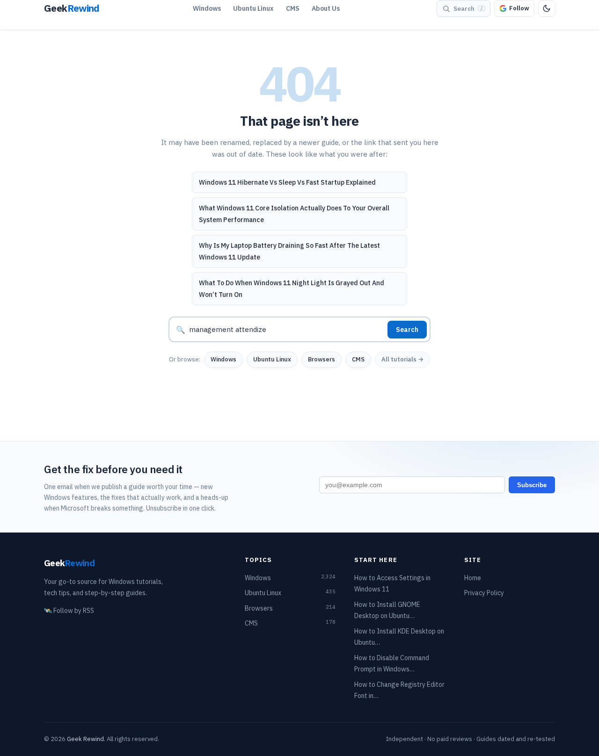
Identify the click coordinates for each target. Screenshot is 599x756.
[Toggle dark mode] (546, 8)
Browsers (321, 359)
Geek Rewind (85, 739)
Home (472, 578)
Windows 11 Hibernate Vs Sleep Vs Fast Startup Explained (287, 182)
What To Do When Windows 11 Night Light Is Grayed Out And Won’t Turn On (291, 289)
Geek (69, 563)
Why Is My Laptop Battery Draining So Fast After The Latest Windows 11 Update (289, 251)
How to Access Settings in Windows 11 (392, 584)
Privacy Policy (484, 593)
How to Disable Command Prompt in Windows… (391, 664)
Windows (207, 8)
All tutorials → (402, 359)
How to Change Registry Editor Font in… (399, 690)
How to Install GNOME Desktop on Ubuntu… (387, 610)
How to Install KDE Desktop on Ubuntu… (399, 637)
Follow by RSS (69, 610)
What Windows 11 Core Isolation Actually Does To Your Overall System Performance (294, 214)
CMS (293, 8)
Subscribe (532, 485)
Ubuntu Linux (253, 8)
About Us (326, 8)
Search (407, 329)
